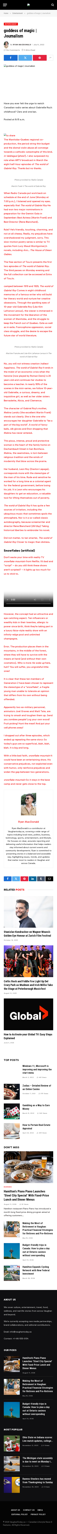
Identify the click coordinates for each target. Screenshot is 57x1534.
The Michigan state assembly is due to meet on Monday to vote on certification (37, 1462)
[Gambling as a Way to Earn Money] (12, 1111)
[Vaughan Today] (28, 5)
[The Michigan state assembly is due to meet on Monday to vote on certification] (12, 1464)
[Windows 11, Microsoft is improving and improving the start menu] (12, 1072)
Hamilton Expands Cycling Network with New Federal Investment (36, 1270)
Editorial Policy (19, 1514)
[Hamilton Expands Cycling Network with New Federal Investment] (12, 1273)
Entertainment (11, 24)
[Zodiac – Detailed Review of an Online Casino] (12, 1092)
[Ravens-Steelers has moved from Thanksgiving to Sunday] (12, 1485)
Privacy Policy (38, 1514)
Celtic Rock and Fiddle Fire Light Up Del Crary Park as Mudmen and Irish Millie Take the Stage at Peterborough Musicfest (28, 985)
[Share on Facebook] (11, 58)
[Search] (52, 5)
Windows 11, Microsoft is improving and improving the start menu (37, 1069)
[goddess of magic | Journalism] (28, 80)
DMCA (40, 1510)
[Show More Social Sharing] (50, 58)
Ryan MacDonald (22, 45)
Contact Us (29, 1510)
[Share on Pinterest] (40, 58)
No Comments (13, 50)
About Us (15, 1510)
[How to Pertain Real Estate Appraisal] (12, 1131)
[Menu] (5, 5)
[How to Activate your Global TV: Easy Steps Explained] (28, 1014)
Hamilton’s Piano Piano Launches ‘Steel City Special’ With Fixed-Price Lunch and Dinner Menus (26, 1195)
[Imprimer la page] (9, 135)
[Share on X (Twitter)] (25, 58)
